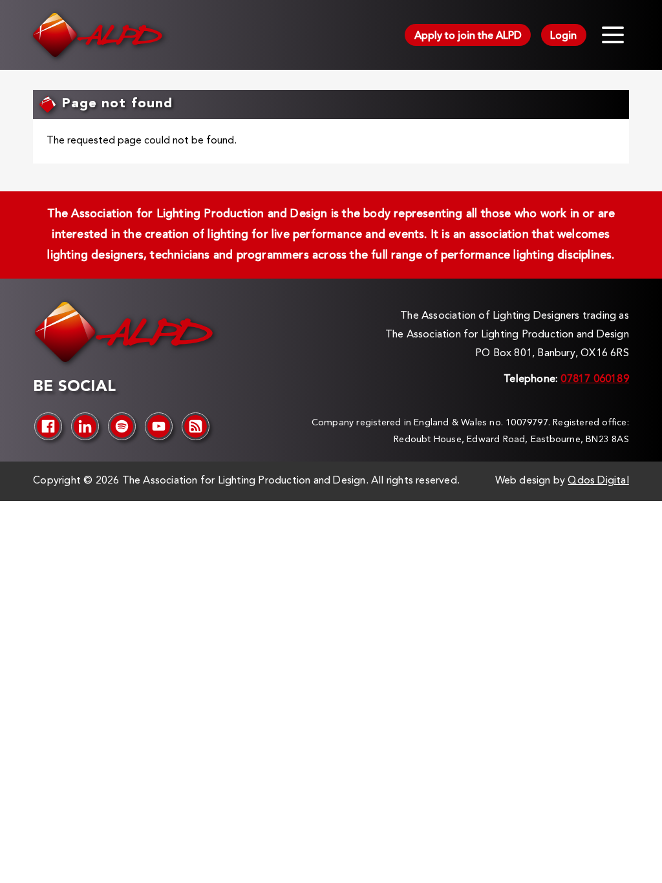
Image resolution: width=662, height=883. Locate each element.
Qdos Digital (598, 481)
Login (563, 36)
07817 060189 (594, 379)
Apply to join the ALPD (468, 36)
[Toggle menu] (613, 34)
